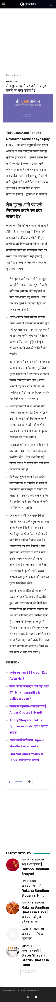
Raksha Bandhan (33, 859)
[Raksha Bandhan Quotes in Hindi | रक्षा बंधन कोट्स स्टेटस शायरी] (12, 907)
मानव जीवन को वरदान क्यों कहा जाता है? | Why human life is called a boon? (29, 692)
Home (9, 75)
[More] (29, 782)
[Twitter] (28, 997)
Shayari (27, 946)
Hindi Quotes (30, 881)
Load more (27, 972)
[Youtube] (36, 997)
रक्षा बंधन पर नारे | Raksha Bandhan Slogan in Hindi (35, 890)
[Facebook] (20, 997)
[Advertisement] (28, 40)
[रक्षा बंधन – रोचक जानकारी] (12, 934)
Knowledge (18, 75)
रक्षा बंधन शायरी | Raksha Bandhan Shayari (35, 869)
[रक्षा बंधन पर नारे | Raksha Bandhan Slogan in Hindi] (12, 886)
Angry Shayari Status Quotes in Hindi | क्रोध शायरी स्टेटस (28, 726)
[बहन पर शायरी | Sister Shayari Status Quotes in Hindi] (12, 951)
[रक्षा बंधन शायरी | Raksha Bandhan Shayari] (12, 864)
